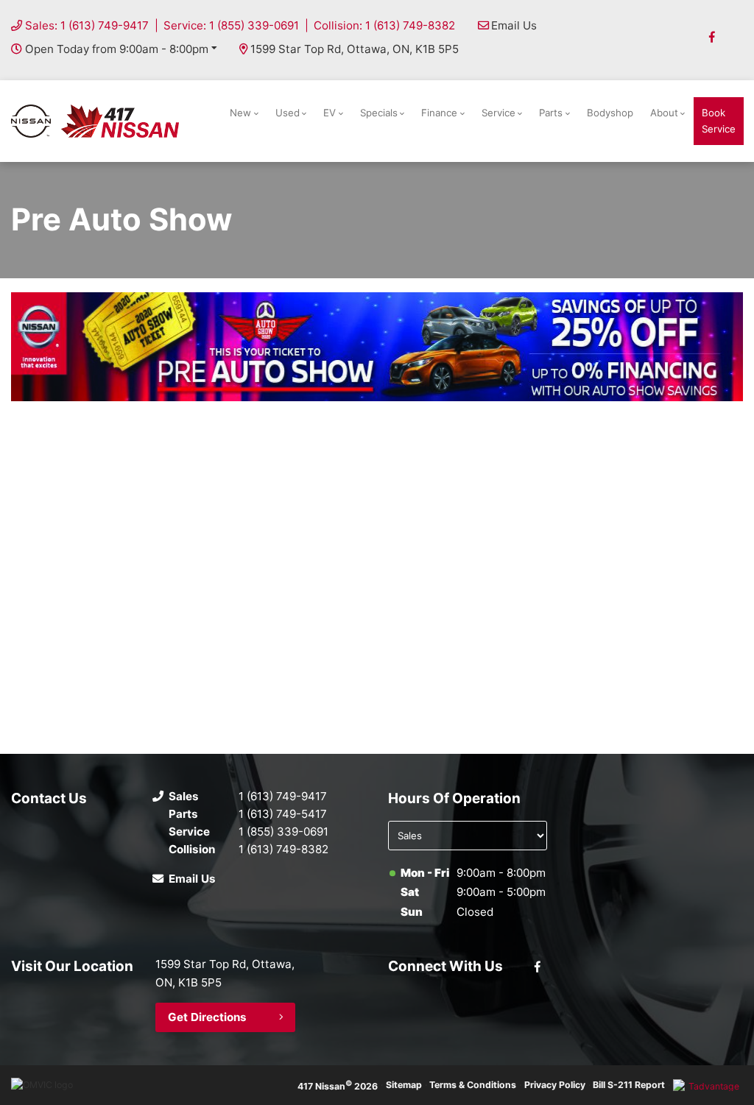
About (664, 113)
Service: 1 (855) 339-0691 (231, 25)
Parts (551, 113)
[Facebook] (712, 37)
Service (498, 113)
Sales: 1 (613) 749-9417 (87, 25)
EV (329, 113)
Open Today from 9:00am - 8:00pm (116, 49)
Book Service (719, 120)
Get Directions (207, 1017)
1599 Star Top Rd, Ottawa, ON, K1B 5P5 (354, 49)
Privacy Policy (554, 1084)
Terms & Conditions (472, 1084)
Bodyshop (610, 113)
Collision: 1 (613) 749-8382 (384, 25)
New (240, 113)
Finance (439, 113)
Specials (379, 113)
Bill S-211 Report (629, 1084)
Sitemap (404, 1084)
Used (287, 113)
